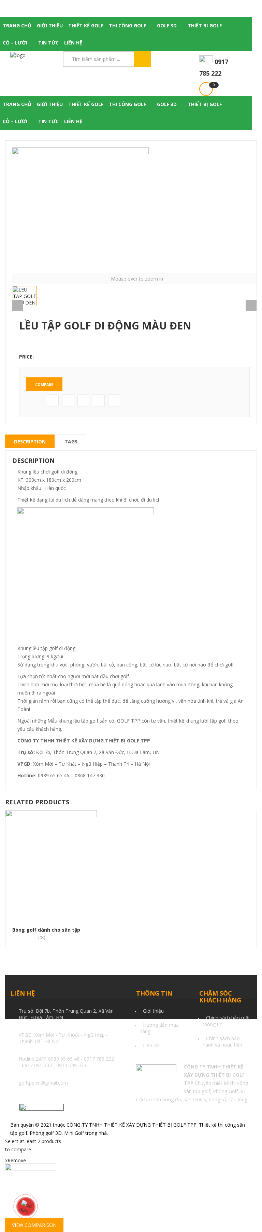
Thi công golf (127, 25)
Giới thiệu (50, 25)
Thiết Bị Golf (205, 25)
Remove (15, 1160)
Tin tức (48, 42)
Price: (26, 356)
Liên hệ (73, 42)
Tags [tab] (70, 441)
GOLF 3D (167, 25)
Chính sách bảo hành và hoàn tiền (222, 1041)
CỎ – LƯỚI (15, 42)
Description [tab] (30, 441)
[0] (206, 89)
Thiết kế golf (85, 25)
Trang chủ (17, 25)
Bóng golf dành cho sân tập (46, 929)
